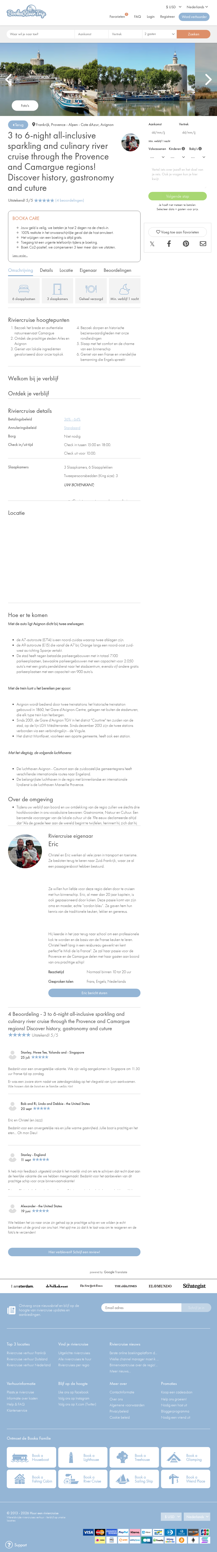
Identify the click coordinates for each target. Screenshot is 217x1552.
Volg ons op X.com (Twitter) (77, 1404)
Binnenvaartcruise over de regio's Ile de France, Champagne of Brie (134, 1364)
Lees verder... (20, 255)
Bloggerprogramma (175, 1411)
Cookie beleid (120, 1417)
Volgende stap (177, 196)
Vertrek (184, 124)
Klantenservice (17, 1410)
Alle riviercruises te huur (74, 1359)
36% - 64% (72, 419)
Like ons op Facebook (73, 1392)
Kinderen (176, 148)
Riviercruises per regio (73, 1364)
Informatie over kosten (22, 1398)
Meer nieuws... (120, 1371)
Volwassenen (157, 149)
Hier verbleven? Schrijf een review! (74, 1251)
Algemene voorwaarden (127, 1405)
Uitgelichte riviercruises (74, 1352)
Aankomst (155, 124)
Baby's (195, 148)
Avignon (107, 124)
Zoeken (193, 34)
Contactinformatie (122, 1392)
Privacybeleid (119, 1411)
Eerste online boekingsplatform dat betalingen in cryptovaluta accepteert (134, 1352)
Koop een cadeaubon (176, 1392)
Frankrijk (42, 124)
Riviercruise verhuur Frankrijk (26, 1352)
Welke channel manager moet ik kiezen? (134, 1359)
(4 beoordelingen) (69, 200)
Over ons (116, 1399)
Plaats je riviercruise (20, 1392)
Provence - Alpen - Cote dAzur (75, 124)
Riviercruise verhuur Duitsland (27, 1359)
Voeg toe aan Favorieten (179, 232)
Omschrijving (20, 270)
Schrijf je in (196, 1307)
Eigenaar (88, 270)
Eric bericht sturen (94, 992)
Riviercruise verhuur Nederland (29, 1364)
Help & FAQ (16, 1404)
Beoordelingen (117, 270)
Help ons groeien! (174, 1399)
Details (46, 270)
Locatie (66, 270)
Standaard (72, 427)
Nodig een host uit (174, 1405)
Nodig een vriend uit (175, 1417)
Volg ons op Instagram (73, 1398)
